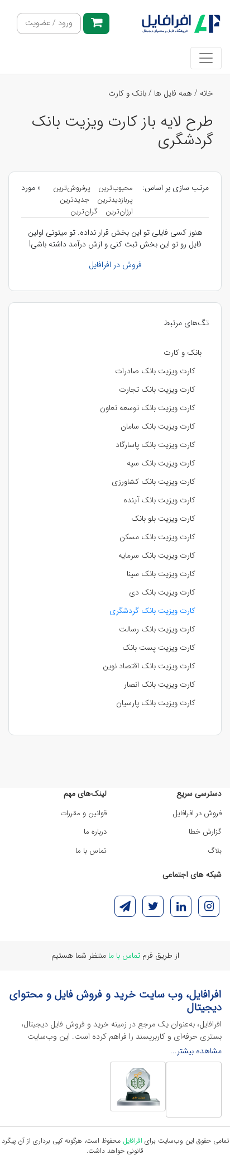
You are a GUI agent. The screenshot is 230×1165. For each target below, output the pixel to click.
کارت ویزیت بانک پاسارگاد (155, 445)
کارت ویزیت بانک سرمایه (156, 555)
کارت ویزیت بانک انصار (159, 684)
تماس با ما (91, 851)
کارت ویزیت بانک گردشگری (152, 611)
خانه (206, 93)
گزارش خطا (205, 832)
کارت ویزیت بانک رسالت (157, 629)
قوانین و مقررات (83, 813)
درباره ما (95, 832)
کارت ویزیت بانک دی (162, 592)
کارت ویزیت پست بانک (158, 647)
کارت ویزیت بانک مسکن (157, 537)
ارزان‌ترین (119, 211)
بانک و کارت (127, 93)
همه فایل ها (173, 93)
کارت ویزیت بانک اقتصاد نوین (149, 666)
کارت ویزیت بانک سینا (161, 574)
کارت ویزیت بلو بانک (163, 518)
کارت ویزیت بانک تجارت (157, 389)
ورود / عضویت (49, 23)
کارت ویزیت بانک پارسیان (155, 703)
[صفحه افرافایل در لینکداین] (180, 906)
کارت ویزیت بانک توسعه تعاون (147, 408)
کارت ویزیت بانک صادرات (155, 371)
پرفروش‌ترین (71, 188)
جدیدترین (74, 200)
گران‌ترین (84, 211)
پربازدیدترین (115, 200)
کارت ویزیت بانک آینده (159, 500)
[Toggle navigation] (206, 58)
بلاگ (215, 851)
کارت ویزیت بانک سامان (158, 426)
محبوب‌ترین (115, 188)
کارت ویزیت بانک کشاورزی (153, 481)
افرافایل (132, 1140)
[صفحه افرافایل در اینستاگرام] (208, 906)
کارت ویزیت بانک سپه (161, 463)
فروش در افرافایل (115, 265)
